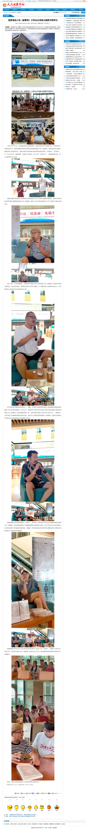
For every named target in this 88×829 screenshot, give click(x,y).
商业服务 (64, 9)
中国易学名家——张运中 (71, 88)
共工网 (28, 824)
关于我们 (50, 827)
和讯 (51, 793)
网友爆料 (55, 827)
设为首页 (80, 1)
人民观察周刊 (34, 824)
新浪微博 (30, 793)
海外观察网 (57, 824)
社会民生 (23, 9)
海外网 (15, 824)
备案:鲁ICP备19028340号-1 (37, 827)
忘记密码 (11, 1)
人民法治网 (20, 824)
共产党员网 (6, 824)
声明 (46, 827)
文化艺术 (48, 9)
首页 (10, 12)
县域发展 (31, 9)
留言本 (81, 9)
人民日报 (63, 824)
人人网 (35, 793)
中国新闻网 (45, 824)
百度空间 (46, 793)
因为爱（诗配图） (70, 50)
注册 (7, 1)
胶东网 (24, 824)
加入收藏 (75, 1)
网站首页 (6, 9)
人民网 (11, 824)
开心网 (40, 793)
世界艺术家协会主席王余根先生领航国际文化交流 (22, 816)
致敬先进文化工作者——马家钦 (73, 80)
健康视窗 (72, 9)
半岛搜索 (40, 824)
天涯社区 (56, 793)
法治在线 (39, 9)
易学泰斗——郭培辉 (70, 86)
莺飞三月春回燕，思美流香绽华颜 (73, 61)
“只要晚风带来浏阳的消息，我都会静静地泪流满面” (22, 814)
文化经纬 (19, 12)
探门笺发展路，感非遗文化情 (72, 63)
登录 (4, 1)
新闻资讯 (15, 9)
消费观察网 (51, 824)
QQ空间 (24, 793)
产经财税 (56, 9)
